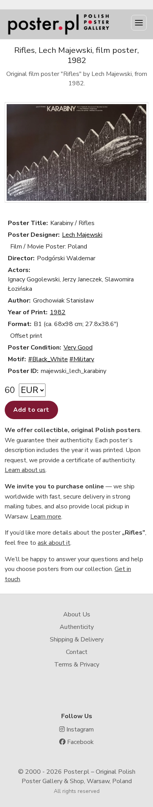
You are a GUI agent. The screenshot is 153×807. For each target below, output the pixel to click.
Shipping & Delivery (77, 639)
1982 (58, 312)
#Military (81, 359)
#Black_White (48, 359)
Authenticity (77, 627)
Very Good (78, 347)
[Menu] (139, 23)
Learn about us (25, 470)
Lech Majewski (82, 235)
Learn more (45, 516)
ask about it (54, 543)
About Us (76, 614)
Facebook (80, 742)
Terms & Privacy (76, 664)
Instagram (79, 729)
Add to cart (31, 410)
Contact (76, 652)
